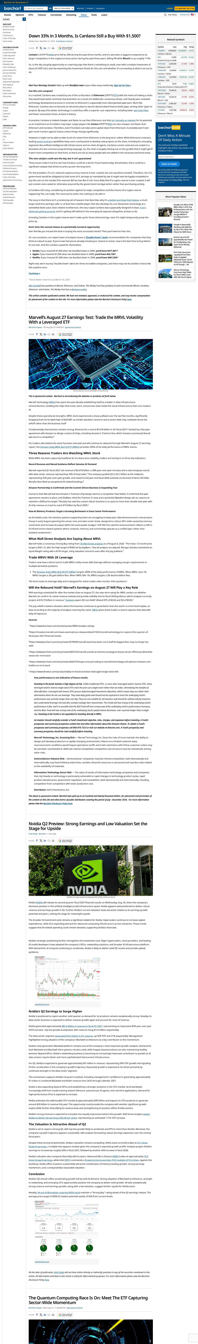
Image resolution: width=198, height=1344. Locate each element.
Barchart (42, 833)
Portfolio (90, 8)
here (129, 299)
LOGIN (170, 8)
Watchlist (80, 8)
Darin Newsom (9, 58)
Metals (5, 116)
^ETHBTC (161, 110)
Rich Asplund (8, 84)
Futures (42, 14)
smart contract (44, 141)
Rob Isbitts (7, 90)
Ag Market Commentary (12, 180)
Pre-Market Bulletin (10, 171)
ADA (51, 54)
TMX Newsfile (8, 200)
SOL (110, 124)
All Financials (8, 128)
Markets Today (8, 26)
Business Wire (8, 194)
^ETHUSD (161, 64)
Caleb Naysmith (9, 55)
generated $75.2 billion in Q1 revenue (74, 1035)
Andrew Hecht (8, 49)
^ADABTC (161, 50)
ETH (116, 95)
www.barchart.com (42, 1004)
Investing (71, 14)
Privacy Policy (177, 180)
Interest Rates (8, 142)
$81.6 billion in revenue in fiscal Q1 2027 (82, 1026)
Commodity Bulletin (10, 174)
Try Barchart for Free (184, 8)
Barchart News (8, 29)
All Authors (7, 96)
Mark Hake (7, 79)
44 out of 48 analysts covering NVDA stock (59, 1192)
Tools (94, 14)
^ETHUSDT (162, 103)
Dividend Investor (10, 168)
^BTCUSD (161, 97)
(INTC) (68, 1160)
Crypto (5, 131)
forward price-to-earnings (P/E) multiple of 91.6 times (112, 1160)
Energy (5, 107)
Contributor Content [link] (64, 41)
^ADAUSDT (162, 70)
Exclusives (7, 32)
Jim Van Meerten (9, 73)
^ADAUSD (161, 77)
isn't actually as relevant (123, 120)
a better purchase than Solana (123, 200)
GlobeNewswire (9, 197)
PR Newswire (8, 203)
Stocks (7, 14)
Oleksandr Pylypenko (11, 81)
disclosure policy (79, 289)
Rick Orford (7, 87)
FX (4, 139)
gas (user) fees (141, 110)
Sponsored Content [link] (73, 327)
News (84, 14)
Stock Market (8, 148)
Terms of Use (163, 180)
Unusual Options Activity (12, 165)
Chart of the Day (9, 38)
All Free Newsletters (10, 157)
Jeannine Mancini (9, 70)
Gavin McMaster (9, 67)
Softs (5, 119)
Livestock (6, 113)
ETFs (31, 14)
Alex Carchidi (35, 285)
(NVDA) (39, 902)
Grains (5, 110)
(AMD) (115, 1156)
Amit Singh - (34, 833)
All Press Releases (9, 188)
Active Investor (9, 162)
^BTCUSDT (162, 90)
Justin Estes (7, 76)
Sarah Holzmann (9, 93)
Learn (104, 14)
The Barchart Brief (10, 159)
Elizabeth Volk (8, 64)
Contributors (8, 35)
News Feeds (7, 41)
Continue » (34, 273)
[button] (193, 14)
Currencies (56, 14)
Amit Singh (59, 1272)
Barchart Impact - (36, 327)
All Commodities (9, 105)
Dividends (7, 133)
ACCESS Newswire (10, 191)
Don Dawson (8, 61)
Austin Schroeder (9, 52)
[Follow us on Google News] (64, 48)
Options (20, 14)
